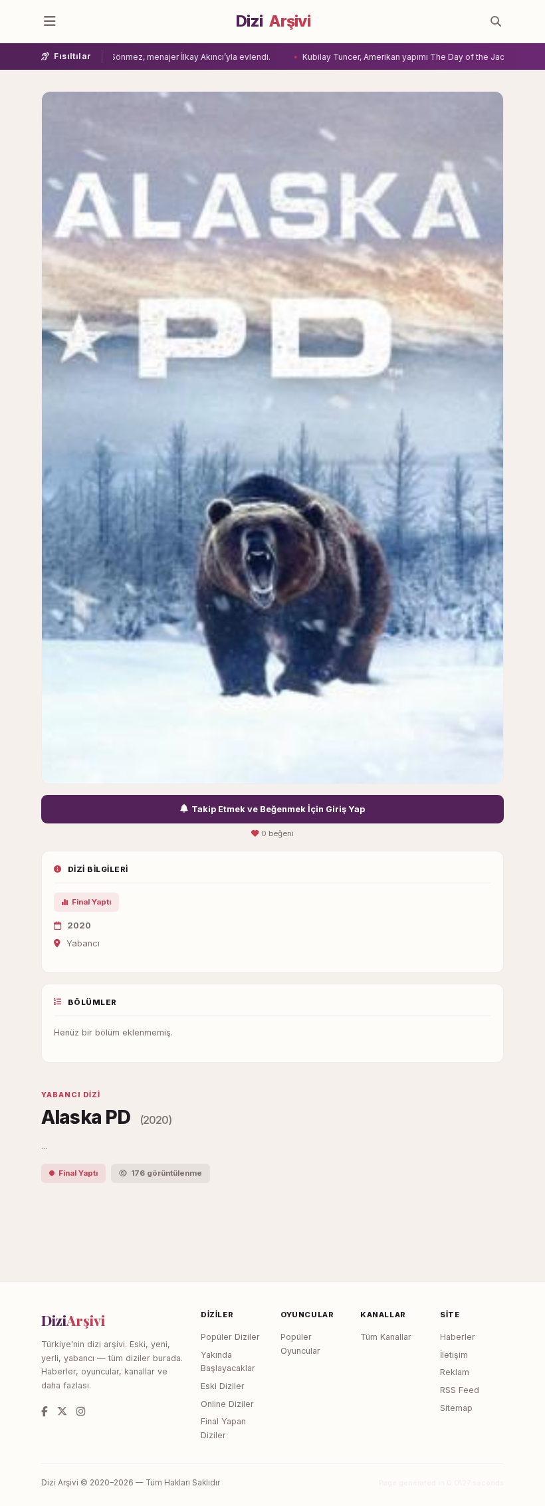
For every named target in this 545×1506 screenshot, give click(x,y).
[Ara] (496, 21)
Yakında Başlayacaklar (228, 1362)
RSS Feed (459, 1390)
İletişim (454, 1355)
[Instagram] (80, 1411)
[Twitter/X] (62, 1411)
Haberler (457, 1337)
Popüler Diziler (230, 1337)
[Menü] (49, 21)
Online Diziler (227, 1404)
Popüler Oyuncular (300, 1344)
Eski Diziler (223, 1386)
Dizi (273, 21)
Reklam (454, 1372)
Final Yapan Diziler (223, 1428)
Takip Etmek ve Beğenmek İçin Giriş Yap (278, 809)
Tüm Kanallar (385, 1337)
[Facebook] (44, 1411)
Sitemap (456, 1408)
